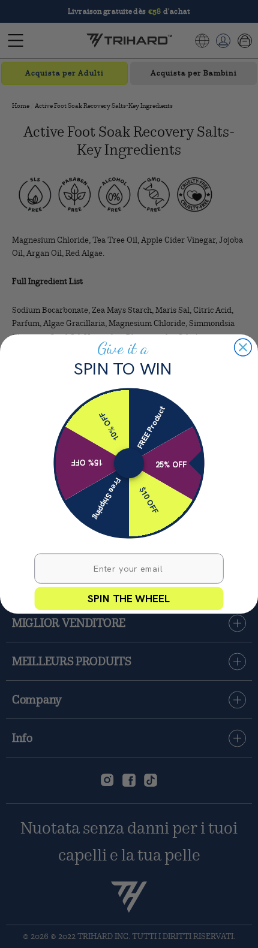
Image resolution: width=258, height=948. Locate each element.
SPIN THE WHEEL (129, 598)
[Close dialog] (243, 347)
